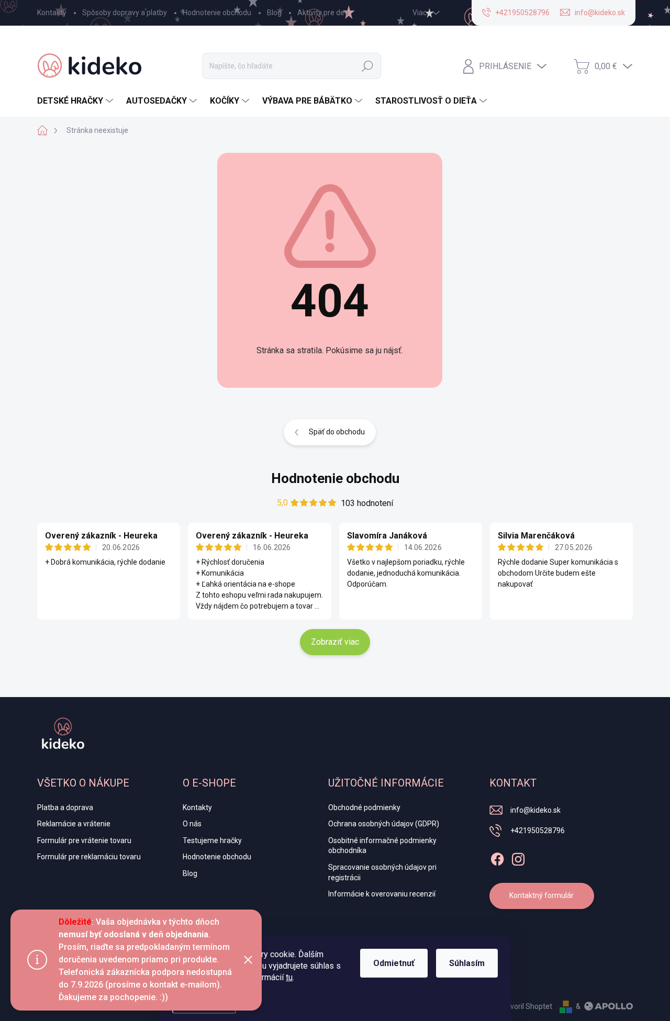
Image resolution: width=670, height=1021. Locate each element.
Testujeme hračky (212, 840)
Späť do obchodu (337, 432)
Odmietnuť (394, 963)
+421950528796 (537, 830)
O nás (192, 824)
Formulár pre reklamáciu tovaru (89, 856)
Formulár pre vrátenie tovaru (84, 840)
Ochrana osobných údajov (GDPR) (383, 824)
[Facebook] (497, 857)
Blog (274, 12)
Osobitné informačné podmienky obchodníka (382, 845)
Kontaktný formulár (541, 895)
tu (289, 977)
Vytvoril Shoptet (525, 1006)
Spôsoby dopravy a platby (124, 12)
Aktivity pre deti (323, 12)
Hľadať (367, 66)
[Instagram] (518, 857)
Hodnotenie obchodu (217, 12)
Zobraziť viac (335, 642)
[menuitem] (76, 101)
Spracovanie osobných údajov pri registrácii (382, 872)
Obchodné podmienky (364, 807)
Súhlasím (467, 963)
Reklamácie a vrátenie (73, 824)
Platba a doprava (65, 807)
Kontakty (51, 12)
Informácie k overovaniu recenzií (382, 894)
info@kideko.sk (535, 810)
